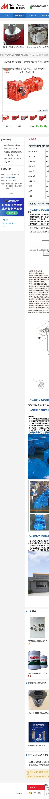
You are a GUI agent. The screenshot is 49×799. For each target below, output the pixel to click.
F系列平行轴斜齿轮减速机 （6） (15, 152)
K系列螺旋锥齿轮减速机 (20, 55)
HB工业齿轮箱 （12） (11, 155)
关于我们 (19, 794)
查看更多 (12, 194)
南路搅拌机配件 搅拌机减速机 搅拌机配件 (16, 47)
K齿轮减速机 (33, 764)
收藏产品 (8, 126)
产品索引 (6, 220)
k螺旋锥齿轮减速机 (35, 762)
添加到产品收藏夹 (9, 223)
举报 (19, 126)
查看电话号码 (10, 178)
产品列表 (8, 55)
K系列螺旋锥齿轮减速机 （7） (14, 145)
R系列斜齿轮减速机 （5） (12, 149)
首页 (1, 55)
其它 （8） (7, 162)
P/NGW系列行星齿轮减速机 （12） (16, 158)
